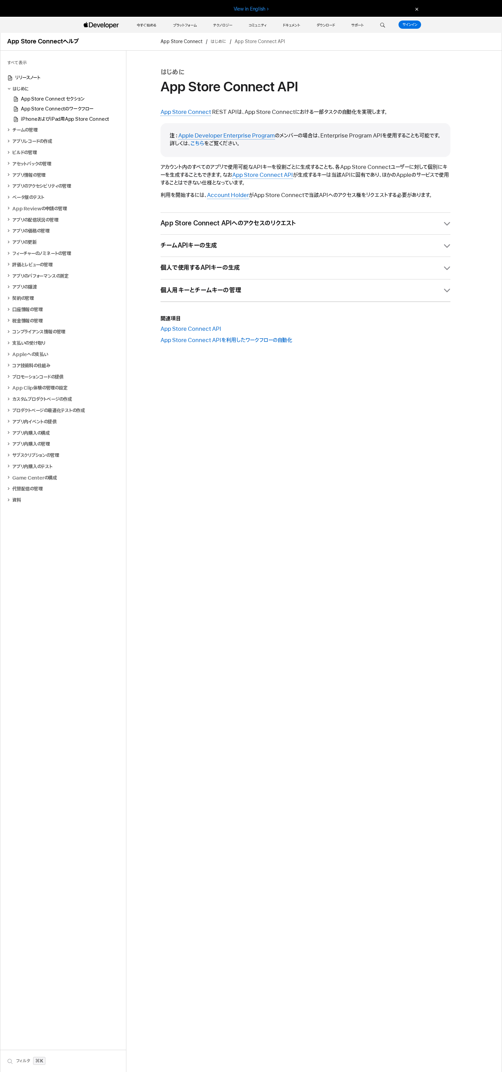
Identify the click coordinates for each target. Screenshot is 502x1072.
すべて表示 (17, 63)
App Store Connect (182, 41)
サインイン (409, 24)
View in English (250, 9)
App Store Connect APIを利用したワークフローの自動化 (226, 340)
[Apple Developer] (102, 25)
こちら (197, 143)
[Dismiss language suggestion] (416, 9)
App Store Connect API (191, 329)
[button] (382, 25)
